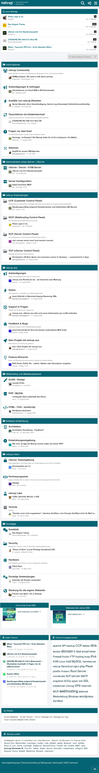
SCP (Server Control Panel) (23, 234)
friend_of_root (9, 745)
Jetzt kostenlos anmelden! (28, 611)
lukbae (36, 748)
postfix (56, 671)
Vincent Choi (9, 743)
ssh (81, 681)
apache (57, 645)
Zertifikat (58, 701)
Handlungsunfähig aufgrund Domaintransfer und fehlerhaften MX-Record (44, 207)
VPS (78, 685)
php (82, 666)
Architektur (15, 426)
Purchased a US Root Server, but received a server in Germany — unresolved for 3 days (50, 257)
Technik (13, 507)
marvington (31, 743)
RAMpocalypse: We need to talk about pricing (32, 76)
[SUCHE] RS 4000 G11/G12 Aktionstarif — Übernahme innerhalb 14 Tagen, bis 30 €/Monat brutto (25, 664)
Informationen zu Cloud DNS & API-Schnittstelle (33, 90)
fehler (92, 651)
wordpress (86, 696)
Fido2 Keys (17, 566)
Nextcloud (67, 666)
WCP (56, 691)
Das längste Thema (20, 533)
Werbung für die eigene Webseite (27, 590)
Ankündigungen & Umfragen (24, 86)
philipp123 (37, 745)
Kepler (42, 748)
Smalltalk (14, 529)
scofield (71, 745)
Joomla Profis (18, 383)
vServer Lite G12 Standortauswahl (27, 170)
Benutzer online (13, 734)
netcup (57, 666)
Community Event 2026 (26, 605)
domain (67, 650)
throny (15, 751)
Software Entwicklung (17, 420)
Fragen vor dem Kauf (20, 131)
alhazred (7, 751)
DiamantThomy (49, 745)
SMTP (84, 676)
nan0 (75, 743)
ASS (85, 748)
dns (94, 645)
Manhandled (21, 743)
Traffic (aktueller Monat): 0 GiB (25, 496)
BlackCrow (30, 751)
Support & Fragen (18, 306)
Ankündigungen (17, 273)
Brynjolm (39, 751)
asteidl (59, 743)
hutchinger (27, 745)
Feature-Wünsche (18, 357)
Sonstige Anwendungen (22, 576)
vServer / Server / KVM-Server (25, 167)
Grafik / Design (17, 379)
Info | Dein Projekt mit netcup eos (27, 346)
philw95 (53, 743)
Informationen (13, 64)
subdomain (59, 686)
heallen (40, 743)
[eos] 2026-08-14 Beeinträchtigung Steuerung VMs (34, 296)
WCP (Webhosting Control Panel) (27, 217)
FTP (72, 656)
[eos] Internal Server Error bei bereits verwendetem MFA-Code (39, 330)
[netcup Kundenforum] (15, 3)
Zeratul (32, 719)
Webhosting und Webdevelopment (23, 373)
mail (68, 661)
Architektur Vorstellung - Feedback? (28, 430)
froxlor (65, 656)
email (85, 651)
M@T (77, 745)
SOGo (67, 681)
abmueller (58, 748)
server (75, 676)
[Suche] (82, 3)
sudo (83, 745)
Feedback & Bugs (18, 323)
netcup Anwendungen (17, 195)
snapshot (58, 681)
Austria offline (13, 674)
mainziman (49, 751)
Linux (62, 661)
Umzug (70, 686)
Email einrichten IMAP (21, 184)
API (64, 645)
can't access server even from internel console (32, 240)
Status (12, 290)
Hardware (14, 559)
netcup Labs (15, 493)
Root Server (78, 671)
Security (13, 543)
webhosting (68, 690)
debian (86, 645)
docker (57, 651)
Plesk (89, 666)
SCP (68, 676)
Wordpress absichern (21, 410)
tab (65, 745)
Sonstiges (11, 523)
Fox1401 (28, 748)
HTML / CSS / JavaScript (22, 407)
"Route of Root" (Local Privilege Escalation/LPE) (33, 549)
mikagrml (79, 748)
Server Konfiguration (20, 181)
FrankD (60, 745)
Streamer (67, 743)
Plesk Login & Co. (20, 223)
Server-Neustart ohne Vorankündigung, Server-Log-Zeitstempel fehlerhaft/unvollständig (51, 104)
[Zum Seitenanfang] (95, 769)
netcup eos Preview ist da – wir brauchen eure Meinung (36, 279)
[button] (95, 57)
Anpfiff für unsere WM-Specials (26, 151)
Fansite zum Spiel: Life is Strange (27, 593)
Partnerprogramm (18, 476)
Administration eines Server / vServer (25, 161)
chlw (46, 743)
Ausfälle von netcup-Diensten (25, 100)
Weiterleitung (60, 696)
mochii (19, 745)
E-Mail (77, 651)
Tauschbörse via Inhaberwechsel (27, 114)
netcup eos (11, 267)
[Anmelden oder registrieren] (89, 3)
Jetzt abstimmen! (75, 614)
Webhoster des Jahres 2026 (78, 607)
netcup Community (19, 70)
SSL (86, 681)
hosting (79, 656)
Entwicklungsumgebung (22, 440)
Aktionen (13, 147)
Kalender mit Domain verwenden (26, 580)
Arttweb (22, 751)
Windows (73, 696)
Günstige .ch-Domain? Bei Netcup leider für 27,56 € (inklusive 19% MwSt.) (44, 137)
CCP (79, 645)
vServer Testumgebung (21, 459)
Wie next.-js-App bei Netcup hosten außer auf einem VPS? (37, 443)
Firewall (57, 656)
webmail (83, 691)
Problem (65, 671)
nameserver (89, 661)
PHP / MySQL (16, 393)
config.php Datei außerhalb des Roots (29, 396)
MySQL (77, 661)
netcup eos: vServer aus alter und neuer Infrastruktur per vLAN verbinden (44, 313)
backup (71, 645)
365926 (81, 743)
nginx (76, 666)
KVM (55, 661)
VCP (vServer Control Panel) (24, 250)
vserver (86, 685)
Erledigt (15, 483)
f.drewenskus (68, 748)
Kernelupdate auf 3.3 (21, 466)
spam (75, 681)
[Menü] (95, 3)
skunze (49, 748)
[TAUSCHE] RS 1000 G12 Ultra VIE (27, 120)
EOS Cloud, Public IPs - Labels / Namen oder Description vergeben (41, 363)
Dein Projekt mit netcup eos (24, 340)
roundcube (59, 676)
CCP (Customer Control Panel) (25, 200)
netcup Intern (12, 454)
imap (87, 656)
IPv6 (93, 656)
